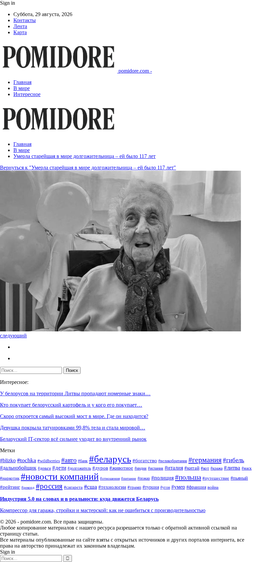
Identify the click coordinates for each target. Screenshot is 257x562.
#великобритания (172, 461)
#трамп (134, 487)
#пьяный (239, 478)
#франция (196, 487)
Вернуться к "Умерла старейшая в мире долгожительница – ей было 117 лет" (88, 167)
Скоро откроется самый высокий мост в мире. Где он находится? (74, 416)
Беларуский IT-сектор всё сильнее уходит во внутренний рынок (73, 439)
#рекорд (27, 487)
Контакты (24, 20)
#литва (232, 468)
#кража (216, 468)
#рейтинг (10, 487)
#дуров (100, 468)
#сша (90, 486)
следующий (13, 335)
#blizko (8, 460)
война (213, 487)
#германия (205, 460)
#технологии (112, 487)
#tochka (26, 460)
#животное (121, 468)
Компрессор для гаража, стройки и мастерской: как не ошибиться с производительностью (102, 510)
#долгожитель (79, 468)
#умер (178, 487)
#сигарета (73, 487)
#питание (128, 478)
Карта (20, 32)
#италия (174, 468)
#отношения (110, 478)
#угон (165, 487)
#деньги (44, 468)
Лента (20, 26)
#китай (191, 468)
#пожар (144, 478)
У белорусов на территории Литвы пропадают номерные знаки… (75, 393)
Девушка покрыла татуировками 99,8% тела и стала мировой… (72, 427)
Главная (22, 82)
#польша (188, 477)
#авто (69, 460)
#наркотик (9, 478)
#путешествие (215, 478)
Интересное (26, 94)
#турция (151, 487)
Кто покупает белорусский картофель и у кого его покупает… (71, 405)
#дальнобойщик (18, 468)
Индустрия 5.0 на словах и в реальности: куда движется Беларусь (79, 499)
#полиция (162, 478)
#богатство (145, 460)
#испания (155, 468)
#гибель (233, 460)
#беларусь (110, 459)
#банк (83, 461)
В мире (21, 88)
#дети (59, 468)
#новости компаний (60, 476)
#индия (141, 468)
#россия (49, 486)
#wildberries (48, 461)
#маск (247, 468)
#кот (205, 468)
